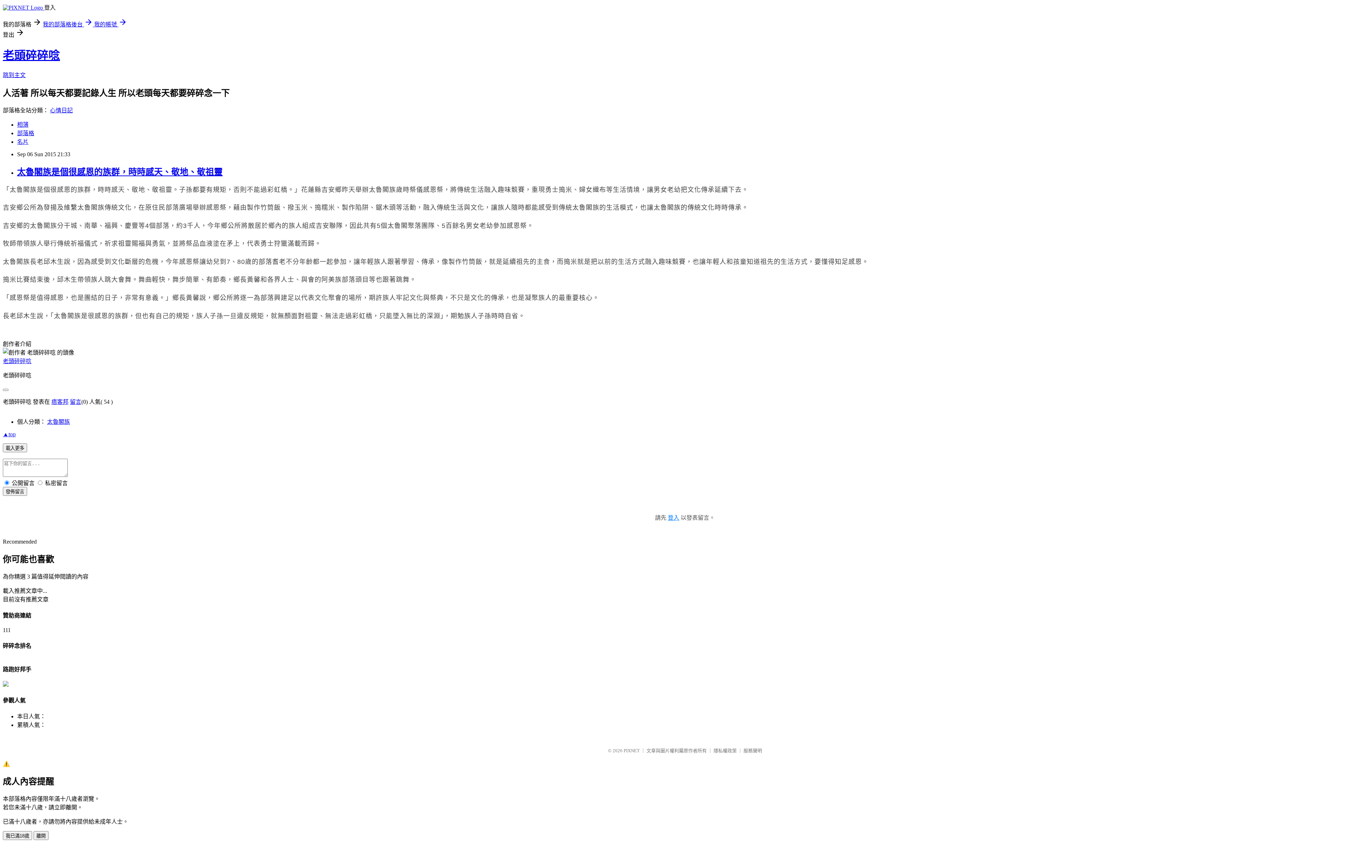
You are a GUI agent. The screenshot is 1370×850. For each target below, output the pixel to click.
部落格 (25, 133)
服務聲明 (753, 750)
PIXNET (632, 750)
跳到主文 (14, 75)
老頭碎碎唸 (31, 55)
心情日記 (61, 110)
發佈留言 (15, 491)
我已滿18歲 (17, 836)
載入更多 (15, 448)
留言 (75, 402)
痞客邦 (59, 402)
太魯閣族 (58, 422)
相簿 (23, 125)
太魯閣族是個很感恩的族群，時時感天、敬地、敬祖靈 (120, 172)
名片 (23, 142)
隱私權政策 (725, 750)
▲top (9, 434)
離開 (41, 836)
